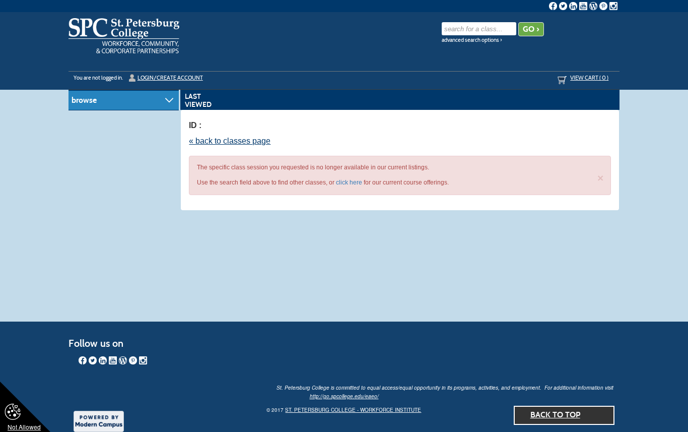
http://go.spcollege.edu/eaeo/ (344, 396)
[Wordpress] (593, 6)
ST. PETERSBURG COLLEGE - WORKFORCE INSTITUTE (353, 409)
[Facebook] (553, 6)
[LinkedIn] (573, 6)
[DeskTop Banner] (123, 35)
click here (349, 182)
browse (84, 100)
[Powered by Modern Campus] (99, 420)
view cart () (589, 77)
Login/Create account (170, 77)
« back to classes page (229, 141)
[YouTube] (583, 6)
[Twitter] (563, 6)
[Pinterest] (603, 6)
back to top (555, 414)
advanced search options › (472, 40)
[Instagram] (613, 6)
